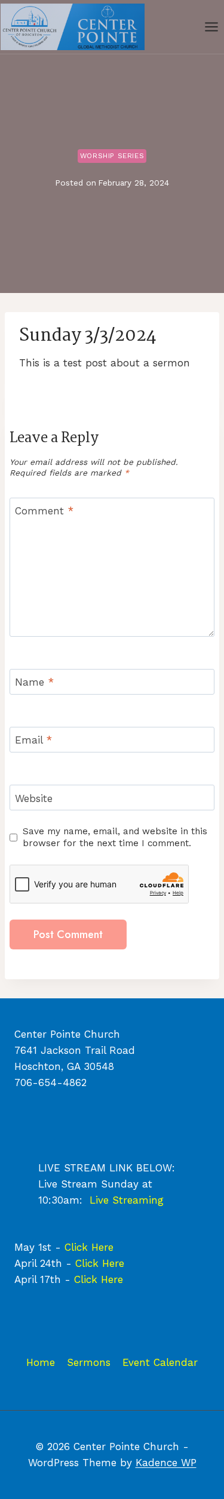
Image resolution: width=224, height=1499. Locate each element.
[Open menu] (211, 27)
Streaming (138, 1200)
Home (40, 1362)
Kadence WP (166, 1463)
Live (101, 1200)
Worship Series (112, 156)
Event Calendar (160, 1362)
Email (33, 740)
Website (34, 798)
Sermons (89, 1362)
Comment (44, 511)
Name (34, 682)
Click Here (89, 1247)
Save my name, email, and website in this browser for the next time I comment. (115, 837)
